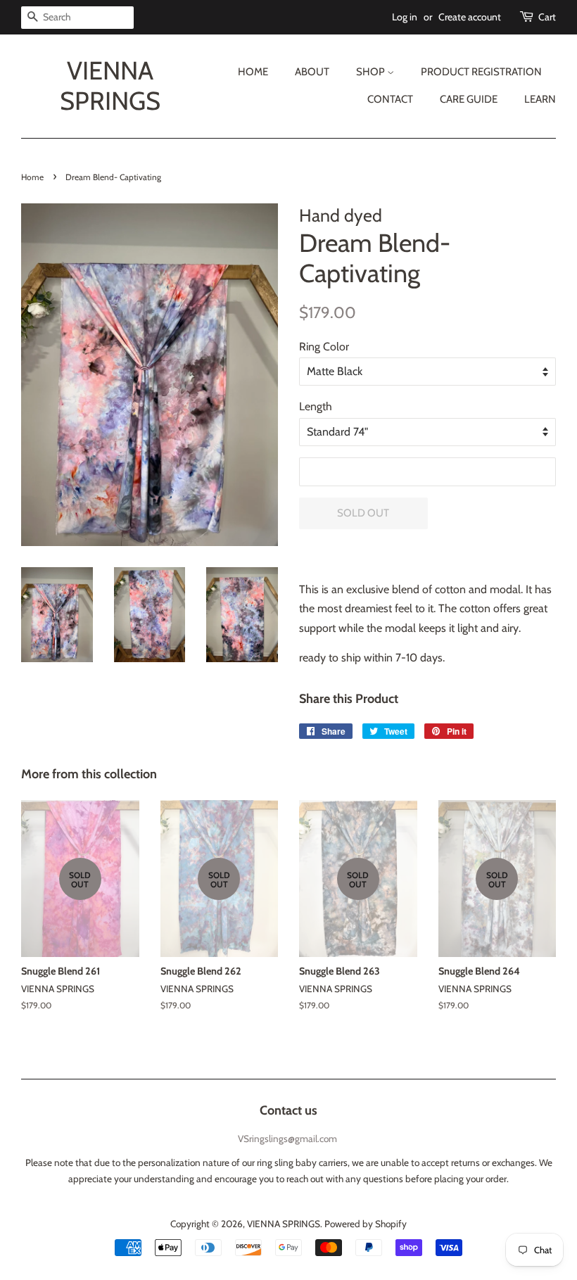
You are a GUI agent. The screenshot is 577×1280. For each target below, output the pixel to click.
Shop (371, 71)
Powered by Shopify (365, 1223)
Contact (390, 99)
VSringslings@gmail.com (287, 1138)
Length (315, 406)
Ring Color (324, 346)
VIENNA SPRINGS (110, 86)
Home (253, 71)
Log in (404, 17)
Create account (469, 17)
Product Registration (481, 71)
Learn (540, 99)
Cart (547, 17)
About (312, 71)
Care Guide (468, 99)
